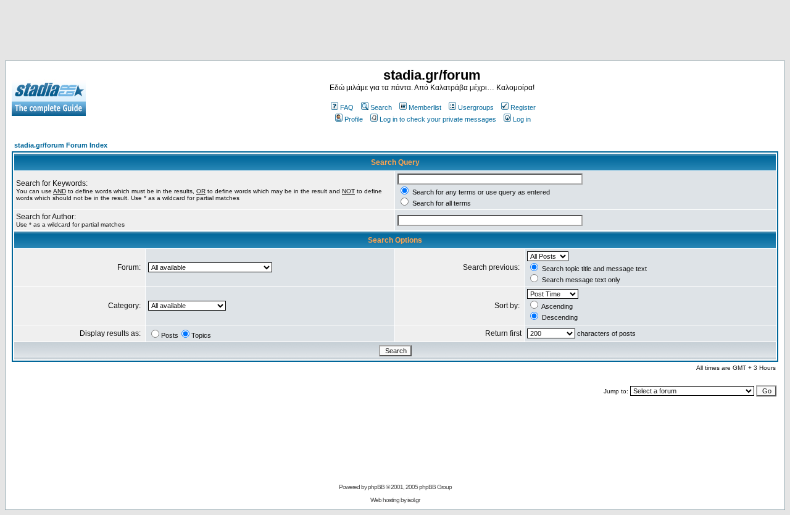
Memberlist (425, 107)
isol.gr (413, 499)
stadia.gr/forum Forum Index (60, 145)
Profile (353, 119)
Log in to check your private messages (438, 119)
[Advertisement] (395, 33)
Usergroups (476, 107)
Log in (522, 119)
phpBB (376, 487)
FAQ (347, 107)
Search (381, 107)
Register (523, 107)
